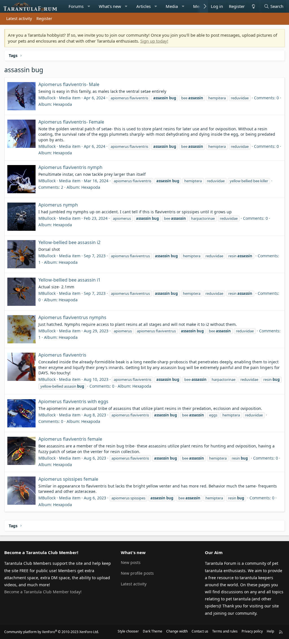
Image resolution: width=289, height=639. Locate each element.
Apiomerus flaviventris (62, 355)
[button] (88, 6)
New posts (131, 562)
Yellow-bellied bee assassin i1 (69, 280)
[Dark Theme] (253, 6)
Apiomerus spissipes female (68, 479)
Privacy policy (252, 631)
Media (172, 6)
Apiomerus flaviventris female (70, 439)
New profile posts (137, 573)
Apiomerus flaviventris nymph (70, 167)
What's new (110, 6)
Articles (143, 6)
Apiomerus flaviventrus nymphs (72, 317)
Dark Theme (152, 631)
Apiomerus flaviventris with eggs (73, 401)
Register (44, 18)
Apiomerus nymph (58, 205)
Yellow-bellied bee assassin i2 (69, 242)
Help (270, 631)
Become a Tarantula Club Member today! (43, 591)
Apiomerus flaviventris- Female (71, 122)
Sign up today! (154, 41)
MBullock (47, 97)
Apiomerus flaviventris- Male (68, 84)
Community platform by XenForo (51, 631)
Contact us (200, 631)
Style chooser (128, 631)
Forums (76, 6)
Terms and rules (225, 631)
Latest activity (19, 18)
